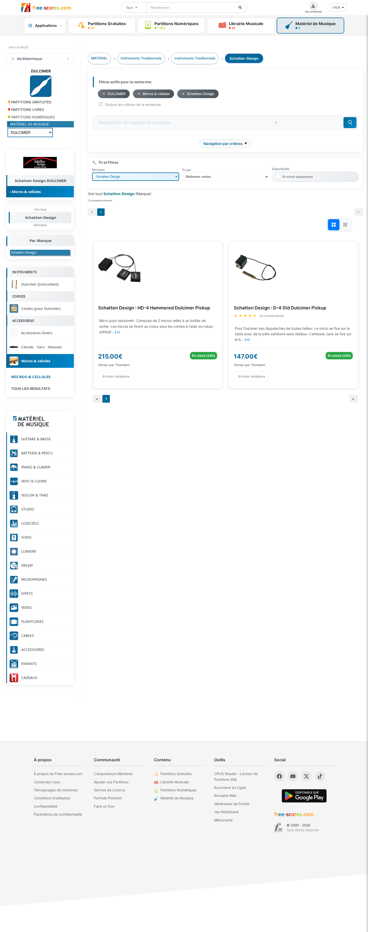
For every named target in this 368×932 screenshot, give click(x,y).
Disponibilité (280, 169)
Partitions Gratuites (176, 774)
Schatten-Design (40, 217)
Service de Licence (109, 790)
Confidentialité (45, 806)
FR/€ (336, 8)
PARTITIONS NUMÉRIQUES (32, 117)
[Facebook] (279, 776)
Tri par (186, 170)
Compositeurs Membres (113, 774)
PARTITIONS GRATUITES (30, 102)
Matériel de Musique (177, 798)
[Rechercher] (240, 8)
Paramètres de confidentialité (58, 814)
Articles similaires (115, 376)
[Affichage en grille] (333, 224)
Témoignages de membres (55, 790)
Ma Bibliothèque (29, 59)
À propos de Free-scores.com (58, 774)
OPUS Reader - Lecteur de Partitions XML (236, 776)
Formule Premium (108, 798)
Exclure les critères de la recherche (133, 105)
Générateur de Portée (231, 804)
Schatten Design (24, 252)
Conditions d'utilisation (52, 798)
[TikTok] (320, 776)
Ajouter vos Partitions (111, 782)
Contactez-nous (47, 782)
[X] (306, 776)
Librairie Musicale (174, 782)
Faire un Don (104, 806)
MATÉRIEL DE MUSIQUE (29, 124)
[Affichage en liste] (345, 224)
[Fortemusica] (278, 827)
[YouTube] (293, 776)
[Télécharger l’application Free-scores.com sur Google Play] (304, 795)
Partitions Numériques (178, 790)
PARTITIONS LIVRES (27, 110)
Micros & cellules (31, 376)
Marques (98, 170)
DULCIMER (116, 94)
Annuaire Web (225, 795)
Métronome (223, 820)
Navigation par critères (223, 143)
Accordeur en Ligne (230, 787)
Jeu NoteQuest (226, 812)
